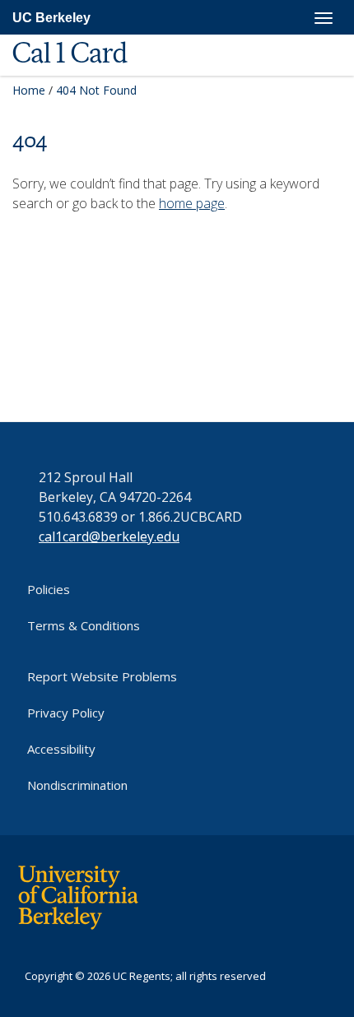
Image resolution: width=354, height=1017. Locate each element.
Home (28, 90)
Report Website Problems (102, 676)
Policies (48, 589)
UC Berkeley (51, 18)
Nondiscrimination (77, 785)
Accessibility (61, 749)
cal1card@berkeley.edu (109, 536)
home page (192, 203)
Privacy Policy (66, 712)
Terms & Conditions (83, 625)
